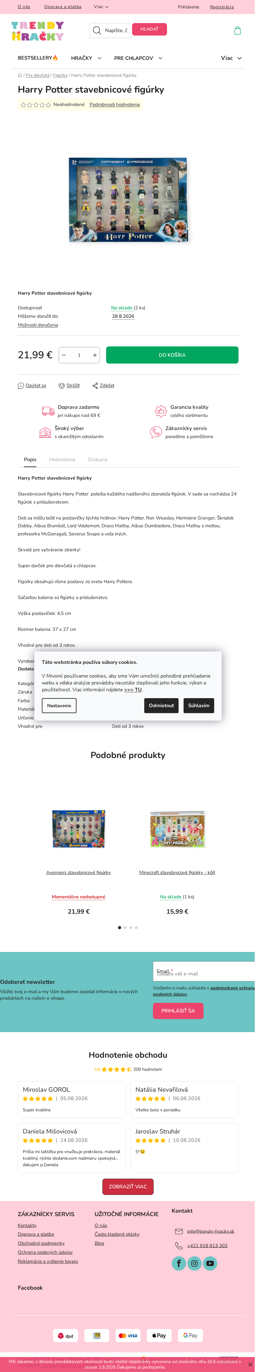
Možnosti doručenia (38, 325)
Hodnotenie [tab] (62, 459)
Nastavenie (59, 706)
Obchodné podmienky (41, 1243)
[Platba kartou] (128, 1335)
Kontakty (27, 1225)
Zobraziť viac (128, 1186)
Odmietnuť (161, 705)
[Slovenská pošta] (96, 1335)
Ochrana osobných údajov (45, 1252)
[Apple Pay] (159, 1335)
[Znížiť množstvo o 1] (63, 355)
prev (23, 859)
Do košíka (172, 355)
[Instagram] (194, 1263)
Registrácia (222, 7)
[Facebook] (179, 1263)
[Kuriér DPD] (65, 1335)
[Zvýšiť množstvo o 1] (95, 355)
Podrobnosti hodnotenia (115, 104)
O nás (24, 7)
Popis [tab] (30, 459)
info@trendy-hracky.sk (210, 1231)
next (234, 859)
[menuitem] (38, 57)
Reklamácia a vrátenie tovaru (48, 1261)
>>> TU (133, 689)
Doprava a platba (62, 7)
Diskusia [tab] (97, 459)
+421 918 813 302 (207, 1245)
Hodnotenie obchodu (128, 1055)
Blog (99, 1243)
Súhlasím (198, 705)
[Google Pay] (190, 1335)
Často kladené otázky (117, 1234)
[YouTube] (210, 1263)
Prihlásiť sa (178, 1010)
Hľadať (149, 29)
